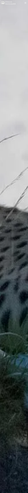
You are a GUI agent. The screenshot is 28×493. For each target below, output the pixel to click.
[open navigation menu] (25, 2)
